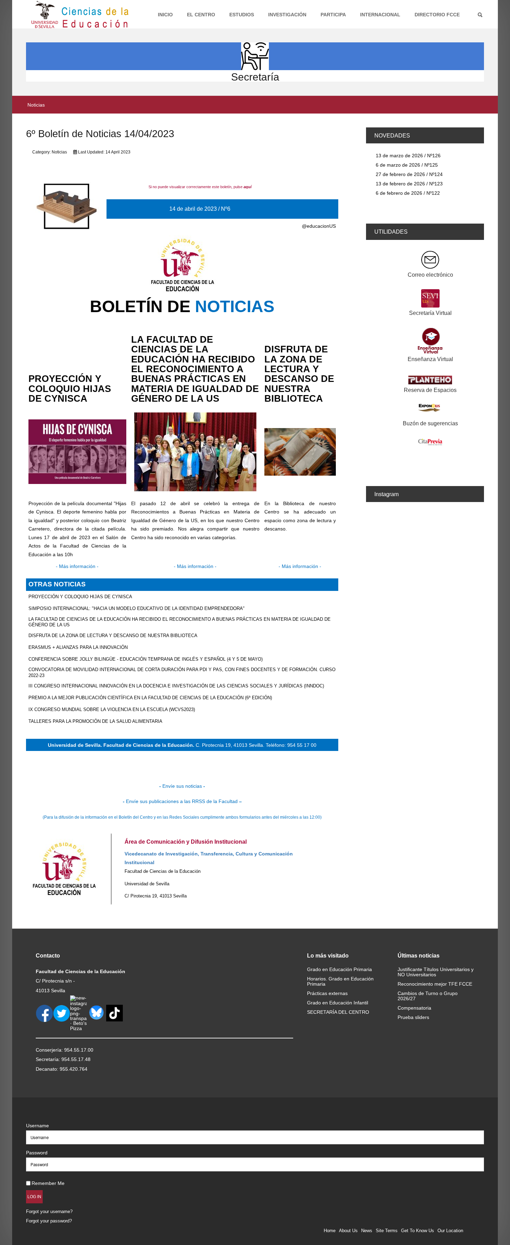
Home (329, 1230)
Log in (34, 1196)
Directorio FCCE (437, 14)
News (366, 1230)
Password (37, 1152)
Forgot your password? (49, 1220)
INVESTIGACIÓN (287, 14)
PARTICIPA (333, 14)
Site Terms (387, 1230)
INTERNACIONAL (380, 14)
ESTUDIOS (241, 14)
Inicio (165, 14)
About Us (348, 1230)
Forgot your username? (49, 1211)
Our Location (450, 1230)
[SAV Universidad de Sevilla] (41, 1114)
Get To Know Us (417, 1230)
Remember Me (48, 1183)
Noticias (59, 152)
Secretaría (255, 77)
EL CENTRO (201, 14)
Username (37, 1125)
